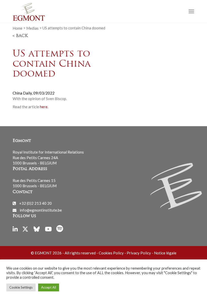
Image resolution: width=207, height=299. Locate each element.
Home (17, 28)
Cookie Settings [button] (21, 287)
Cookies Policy (111, 253)
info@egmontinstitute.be (41, 210)
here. (43, 106)
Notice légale (165, 253)
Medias (32, 28)
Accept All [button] (48, 287)
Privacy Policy (139, 253)
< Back (20, 36)
